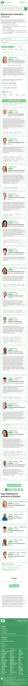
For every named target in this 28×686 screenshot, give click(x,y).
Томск (19, 660)
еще (5, 97)
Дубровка (10, 455)
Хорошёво (5, 157)
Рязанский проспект (13, 341)
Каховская (11, 103)
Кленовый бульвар (6, 425)
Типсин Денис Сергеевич (15, 518)
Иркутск (3, 670)
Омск (11, 666)
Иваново (3, 667)
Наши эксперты (5, 630)
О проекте (4, 628)
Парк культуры (6, 214)
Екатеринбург (4, 666)
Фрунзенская (12, 214)
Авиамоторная (5, 310)
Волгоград (4, 663)
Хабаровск (20, 667)
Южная (18, 285)
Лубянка (10, 132)
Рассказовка (5, 479)
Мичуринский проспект (7, 160)
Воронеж (3, 664)
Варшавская (5, 103)
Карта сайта (4, 632)
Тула (19, 661)
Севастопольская (6, 104)
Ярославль (20, 673)
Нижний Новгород (14, 663)
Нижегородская (6, 158)
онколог (10, 268)
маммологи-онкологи (6, 38)
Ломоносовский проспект (17, 160)
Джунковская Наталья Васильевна (17, 170)
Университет (15, 161)
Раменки (22, 158)
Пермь (11, 670)
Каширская (13, 424)
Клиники (20, 46)
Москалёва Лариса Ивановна (16, 381)
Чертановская (13, 104)
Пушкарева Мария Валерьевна (16, 407)
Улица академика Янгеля (11, 284)
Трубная (10, 187)
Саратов (20, 651)
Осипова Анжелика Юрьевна (16, 434)
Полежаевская (12, 156)
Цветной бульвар (6, 188)
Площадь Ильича (11, 311)
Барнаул (3, 655)
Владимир (4, 661)
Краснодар (12, 655)
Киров (11, 654)
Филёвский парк (17, 312)
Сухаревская (5, 187)
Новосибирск (13, 664)
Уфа (19, 666)
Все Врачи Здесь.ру (3, 620)
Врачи (8, 46)
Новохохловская (11, 157)
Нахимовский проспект (18, 103)
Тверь (19, 658)
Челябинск (20, 670)
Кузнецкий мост (6, 133)
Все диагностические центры (8, 641)
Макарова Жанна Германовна (16, 224)
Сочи (19, 655)
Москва (3, 650)
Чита (19, 672)
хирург (20, 461)
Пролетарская (5, 338)
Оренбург (12, 667)
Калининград (12, 650)
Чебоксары (20, 669)
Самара (19, 650)
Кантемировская (6, 424)
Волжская (20, 341)
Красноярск (12, 657)
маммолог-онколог (13, 57)
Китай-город (5, 132)
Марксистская (5, 337)
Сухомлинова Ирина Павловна (16, 271)
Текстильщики (18, 157)
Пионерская (11, 312)
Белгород (4, 657)
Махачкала (12, 660)
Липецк (11, 658)
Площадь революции (17, 132)
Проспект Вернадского (7, 161)
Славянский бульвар (18, 311)
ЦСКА (17, 156)
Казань (3, 673)
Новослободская (6, 452)
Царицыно (18, 424)
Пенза (11, 669)
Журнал (3, 646)
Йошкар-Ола (4, 672)
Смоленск (20, 654)
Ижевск (3, 669)
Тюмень (20, 663)
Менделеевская (18, 451)
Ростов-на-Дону (13, 672)
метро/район (5, 42)
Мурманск (12, 661)
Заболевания (4, 644)
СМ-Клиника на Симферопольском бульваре (12, 79)
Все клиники (4, 639)
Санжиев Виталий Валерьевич (16, 252)
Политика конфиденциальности (9, 633)
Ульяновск (20, 664)
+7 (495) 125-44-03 (22, 621)
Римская (4, 311)
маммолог (16, 268)
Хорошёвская (5, 156)
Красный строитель (20, 284)
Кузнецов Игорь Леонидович (16, 114)
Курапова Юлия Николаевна (15, 296)
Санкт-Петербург (5, 651)
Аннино (4, 284)
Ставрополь (20, 657)
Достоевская (13, 452)
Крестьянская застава (18, 337)
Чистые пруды (12, 133)
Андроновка (12, 310)
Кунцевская (5, 312)
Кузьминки (18, 158)
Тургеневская (15, 187)
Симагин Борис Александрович (16, 197)
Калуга (11, 651)
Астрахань (4, 654)
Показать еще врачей (14, 485)
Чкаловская (12, 338)
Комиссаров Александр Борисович (17, 465)
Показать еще (14, 585)
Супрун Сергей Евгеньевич (15, 352)
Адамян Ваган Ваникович (15, 321)
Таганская (11, 337)
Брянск (3, 658)
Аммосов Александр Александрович (17, 556)
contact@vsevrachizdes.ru (15, 684)
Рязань (11, 673)
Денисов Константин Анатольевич (17, 543)
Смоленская (18, 214)
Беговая (20, 156)
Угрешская (12, 158)
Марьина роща (12, 451)
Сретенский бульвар (14, 188)
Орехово (22, 424)
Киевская (10, 215)
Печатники (5, 342)
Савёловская (5, 451)
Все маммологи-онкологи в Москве (8, 569)
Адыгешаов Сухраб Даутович (16, 142)
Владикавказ (4, 660)
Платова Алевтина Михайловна (16, 61)
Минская (22, 312)
